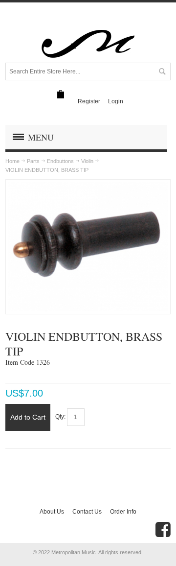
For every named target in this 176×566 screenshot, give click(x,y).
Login (115, 101)
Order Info (123, 511)
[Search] (162, 71)
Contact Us (87, 511)
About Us (52, 511)
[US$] (60, 94)
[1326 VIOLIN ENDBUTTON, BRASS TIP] (88, 186)
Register (89, 101)
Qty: (60, 416)
